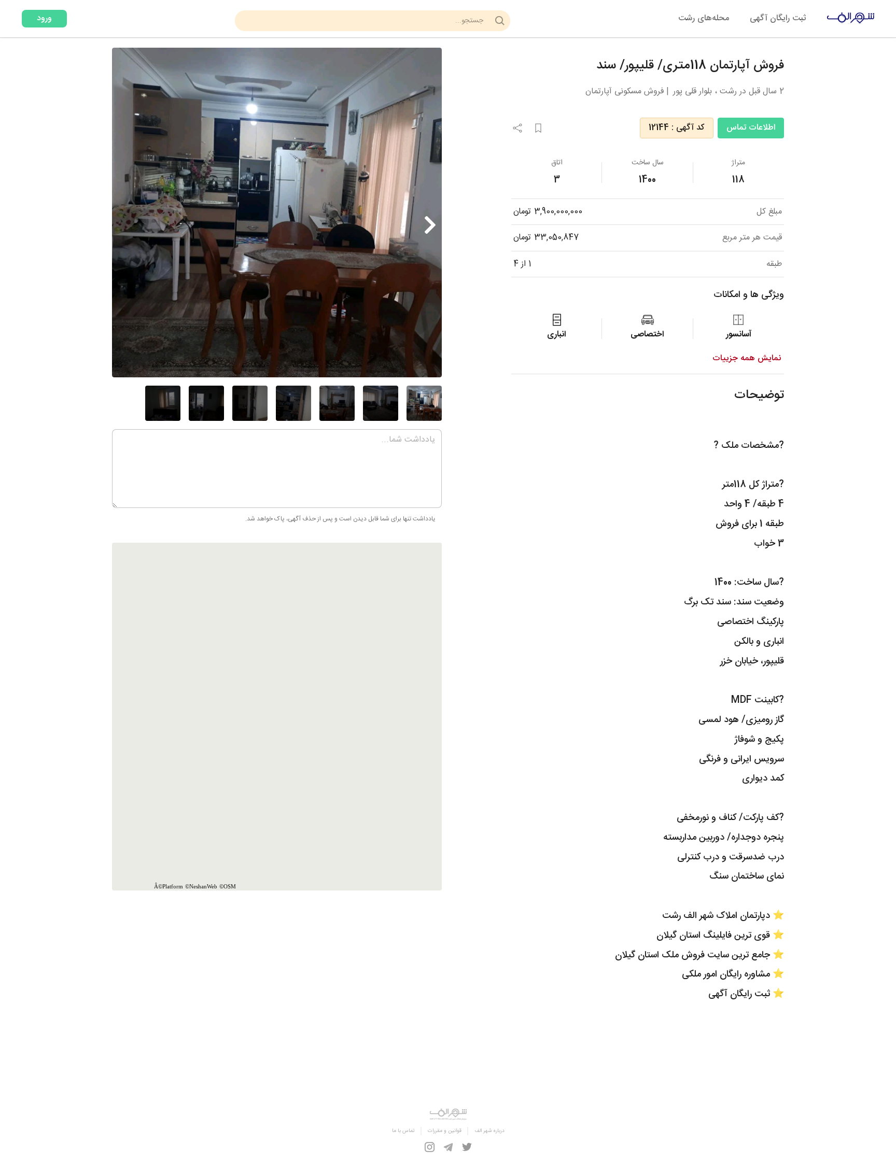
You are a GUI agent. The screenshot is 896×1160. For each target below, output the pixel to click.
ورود (44, 18)
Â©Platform (168, 886)
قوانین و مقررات (444, 1131)
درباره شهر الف (489, 1131)
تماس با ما (403, 1131)
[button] (430, 228)
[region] (277, 716)
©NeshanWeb (201, 886)
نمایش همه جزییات (746, 358)
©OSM (227, 886)
